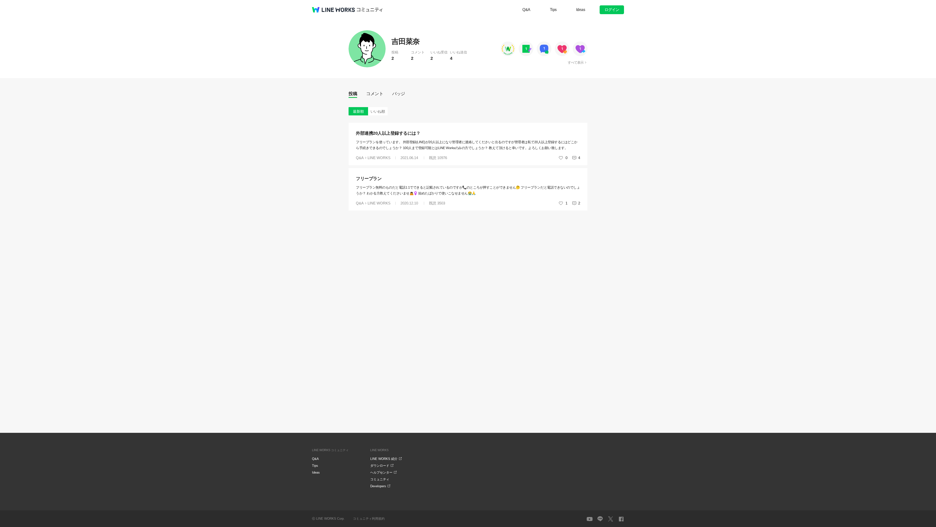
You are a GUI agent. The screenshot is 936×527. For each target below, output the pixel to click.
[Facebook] (621, 519)
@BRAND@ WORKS (333, 9)
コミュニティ (370, 10)
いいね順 (377, 111)
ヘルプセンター (381, 472)
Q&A (526, 10)
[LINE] (600, 519)
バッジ (398, 93)
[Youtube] (590, 519)
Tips (553, 10)
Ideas (580, 10)
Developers (378, 486)
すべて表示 (576, 62)
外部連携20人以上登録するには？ (388, 133)
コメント (374, 93)
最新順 (358, 111)
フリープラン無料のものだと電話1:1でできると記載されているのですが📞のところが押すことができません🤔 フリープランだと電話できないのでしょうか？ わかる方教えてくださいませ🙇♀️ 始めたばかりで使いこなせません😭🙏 (468, 190)
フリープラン (368, 178)
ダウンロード (379, 465)
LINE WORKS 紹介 (384, 459)
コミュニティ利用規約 (369, 518)
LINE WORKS (379, 158)
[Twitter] (611, 519)
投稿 (353, 93)
